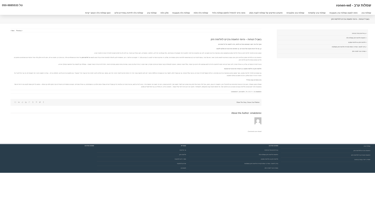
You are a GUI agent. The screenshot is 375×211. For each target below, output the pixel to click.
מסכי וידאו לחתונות (180, 159)
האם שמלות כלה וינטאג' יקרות (98, 13)
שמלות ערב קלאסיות (317, 13)
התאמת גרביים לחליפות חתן (362, 150)
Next (13, 30)
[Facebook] (43, 102)
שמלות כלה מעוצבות (181, 13)
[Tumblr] (33, 102)
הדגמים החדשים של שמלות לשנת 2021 (266, 13)
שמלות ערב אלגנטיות (295, 13)
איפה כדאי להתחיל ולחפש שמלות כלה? (228, 13)
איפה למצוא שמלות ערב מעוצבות (343, 13)
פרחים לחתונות (181, 163)
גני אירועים (183, 150)
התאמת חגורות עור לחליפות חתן (360, 155)
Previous (19, 30)
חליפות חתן (242, 91)
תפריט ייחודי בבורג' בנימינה (362, 159)
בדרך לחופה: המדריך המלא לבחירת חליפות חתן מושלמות (349, 47)
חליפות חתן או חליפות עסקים (357, 42)
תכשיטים (183, 168)
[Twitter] (40, 102)
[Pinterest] (36, 102)
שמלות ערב (366, 13)
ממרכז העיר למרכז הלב (359, 51)
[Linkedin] (26, 102)
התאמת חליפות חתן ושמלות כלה (356, 38)
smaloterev (258, 91)
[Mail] (15, 102)
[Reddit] (22, 102)
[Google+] (29, 102)
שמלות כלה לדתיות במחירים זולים (129, 13)
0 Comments (234, 91)
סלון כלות (164, 13)
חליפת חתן (85, 57)
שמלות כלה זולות (201, 13)
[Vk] (19, 102)
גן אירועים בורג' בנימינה (359, 33)
